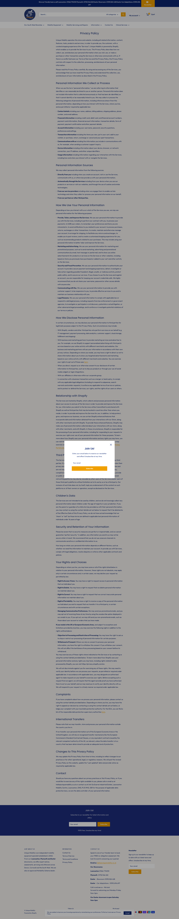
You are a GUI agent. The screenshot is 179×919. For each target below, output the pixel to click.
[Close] (111, 444)
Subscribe (89, 468)
